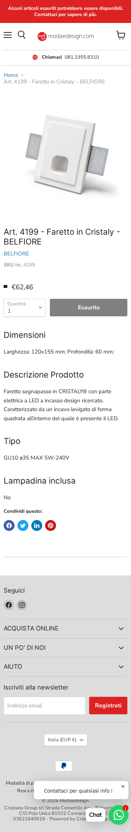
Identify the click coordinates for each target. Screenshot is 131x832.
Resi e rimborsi (32, 791)
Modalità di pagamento (30, 783)
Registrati (108, 706)
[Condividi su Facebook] (9, 525)
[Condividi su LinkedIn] (36, 525)
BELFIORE (16, 253)
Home (11, 75)
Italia (62, 740)
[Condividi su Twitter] (22, 525)
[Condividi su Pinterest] (50, 525)
